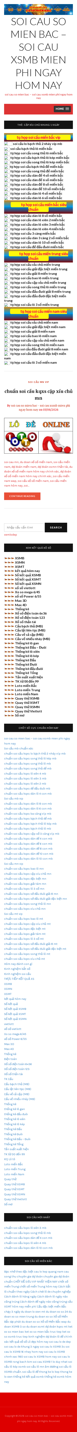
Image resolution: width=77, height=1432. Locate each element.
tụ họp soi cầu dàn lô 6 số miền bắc (36, 198)
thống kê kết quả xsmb (28, 1376)
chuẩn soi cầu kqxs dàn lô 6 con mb (28, 808)
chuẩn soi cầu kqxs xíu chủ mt (24, 959)
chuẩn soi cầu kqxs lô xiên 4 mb (25, 773)
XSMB (19, 558)
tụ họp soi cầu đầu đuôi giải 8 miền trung (40, 291)
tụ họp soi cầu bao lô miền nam (33, 336)
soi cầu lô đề (30, 1372)
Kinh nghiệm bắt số (17, 969)
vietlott (9, 1024)
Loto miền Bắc (26, 685)
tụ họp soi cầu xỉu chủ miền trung (35, 264)
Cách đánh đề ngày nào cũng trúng (43, 1301)
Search (56, 527)
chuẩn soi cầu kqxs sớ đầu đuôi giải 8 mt (30, 944)
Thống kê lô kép (27, 656)
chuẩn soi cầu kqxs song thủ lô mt (27, 954)
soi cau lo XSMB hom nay (40, 1356)
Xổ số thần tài (25, 622)
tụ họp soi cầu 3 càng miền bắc (33, 233)
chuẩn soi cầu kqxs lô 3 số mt (24, 939)
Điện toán (10, 1059)
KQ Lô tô (9, 1159)
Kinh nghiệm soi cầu (17, 974)
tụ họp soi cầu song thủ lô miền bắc (36, 153)
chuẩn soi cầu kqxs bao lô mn (24, 868)
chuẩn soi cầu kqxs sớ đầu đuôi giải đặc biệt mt (35, 949)
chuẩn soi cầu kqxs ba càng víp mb (27, 813)
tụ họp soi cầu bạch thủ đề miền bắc (36, 166)
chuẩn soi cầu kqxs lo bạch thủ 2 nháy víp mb (35, 753)
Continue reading (24, 497)
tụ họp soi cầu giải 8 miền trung (33, 273)
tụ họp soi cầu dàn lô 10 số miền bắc (37, 242)
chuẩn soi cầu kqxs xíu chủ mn (25, 909)
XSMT (19, 567)
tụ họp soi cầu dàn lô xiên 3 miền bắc (37, 224)
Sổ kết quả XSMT (28, 579)
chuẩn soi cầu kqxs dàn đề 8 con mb (28, 848)
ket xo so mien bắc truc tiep (43, 1331)
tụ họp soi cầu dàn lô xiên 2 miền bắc (37, 220)
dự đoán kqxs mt (56, 1326)
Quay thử (10, 1179)
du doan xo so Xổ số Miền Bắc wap (44, 1321)
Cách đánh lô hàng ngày (20, 1296)
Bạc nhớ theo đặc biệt (18, 1271)
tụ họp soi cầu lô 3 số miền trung (34, 304)
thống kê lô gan (14, 1109)
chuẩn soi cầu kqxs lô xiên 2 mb (25, 783)
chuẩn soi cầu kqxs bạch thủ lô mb (27, 828)
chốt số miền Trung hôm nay (38, 1286)
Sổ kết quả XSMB (28, 575)
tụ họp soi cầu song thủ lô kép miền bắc (39, 162)
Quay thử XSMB (27, 698)
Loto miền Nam (26, 694)
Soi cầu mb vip (13, 798)
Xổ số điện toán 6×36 (18, 1064)
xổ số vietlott (25, 588)
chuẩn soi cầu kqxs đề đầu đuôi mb (27, 788)
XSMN (20, 562)
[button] (62, 109)
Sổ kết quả (11, 1004)
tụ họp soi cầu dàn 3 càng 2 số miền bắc (39, 238)
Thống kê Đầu (25, 660)
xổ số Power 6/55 (28, 596)
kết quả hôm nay (27, 571)
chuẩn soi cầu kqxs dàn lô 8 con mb (28, 803)
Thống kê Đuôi (26, 664)
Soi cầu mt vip (13, 914)
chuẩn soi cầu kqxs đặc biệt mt (25, 929)
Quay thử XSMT (27, 702)
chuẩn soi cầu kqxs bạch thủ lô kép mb (30, 823)
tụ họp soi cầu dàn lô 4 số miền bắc (36, 193)
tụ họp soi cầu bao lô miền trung (34, 278)
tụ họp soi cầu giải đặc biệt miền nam (38, 327)
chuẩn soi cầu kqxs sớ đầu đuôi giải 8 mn (31, 894)
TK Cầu (8, 1079)
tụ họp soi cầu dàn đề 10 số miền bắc (37, 189)
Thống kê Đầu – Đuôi (30, 647)
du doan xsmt (35, 1326)
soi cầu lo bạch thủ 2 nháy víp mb (37, 144)
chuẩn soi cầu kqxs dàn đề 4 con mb (28, 838)
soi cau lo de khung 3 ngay (21, 1346)
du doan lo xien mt (33, 1311)
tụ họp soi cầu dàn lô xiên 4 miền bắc (37, 229)
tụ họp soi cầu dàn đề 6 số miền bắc (36, 180)
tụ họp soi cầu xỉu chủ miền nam (34, 322)
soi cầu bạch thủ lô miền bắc (31, 148)
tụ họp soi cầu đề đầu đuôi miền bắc (37, 247)
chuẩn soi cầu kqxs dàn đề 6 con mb (28, 844)
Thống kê (22, 609)
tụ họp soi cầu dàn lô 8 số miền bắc (36, 216)
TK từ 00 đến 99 (27, 681)
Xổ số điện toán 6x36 (31, 613)
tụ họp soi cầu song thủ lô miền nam (37, 345)
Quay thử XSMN (27, 707)
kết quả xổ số (18, 1341)
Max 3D (21, 600)
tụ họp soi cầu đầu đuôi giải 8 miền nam (39, 349)
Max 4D (21, 605)
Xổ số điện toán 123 (30, 617)
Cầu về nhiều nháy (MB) (32, 639)
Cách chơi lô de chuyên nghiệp (50, 1291)
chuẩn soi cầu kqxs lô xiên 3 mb (25, 778)
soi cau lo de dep (60, 1341)
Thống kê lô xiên (27, 651)
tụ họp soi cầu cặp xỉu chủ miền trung (38, 282)
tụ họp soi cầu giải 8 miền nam (32, 331)
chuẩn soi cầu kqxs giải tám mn (25, 884)
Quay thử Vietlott (28, 711)
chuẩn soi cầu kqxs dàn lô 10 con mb (28, 858)
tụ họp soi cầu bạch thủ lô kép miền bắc (39, 157)
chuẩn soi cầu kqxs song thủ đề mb (28, 768)
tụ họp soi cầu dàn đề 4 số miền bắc (36, 175)
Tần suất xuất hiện (29, 677)
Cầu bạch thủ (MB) (29, 626)
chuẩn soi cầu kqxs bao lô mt (23, 919)
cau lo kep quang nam (48, 1271)
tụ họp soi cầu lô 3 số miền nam (33, 362)
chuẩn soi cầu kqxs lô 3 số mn (24, 888)
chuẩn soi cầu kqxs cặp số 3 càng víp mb (31, 833)
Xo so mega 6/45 (27, 592)
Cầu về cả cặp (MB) (29, 634)
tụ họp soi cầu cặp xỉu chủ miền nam (37, 340)
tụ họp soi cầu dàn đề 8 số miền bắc (36, 184)
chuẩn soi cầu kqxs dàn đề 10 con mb (28, 854)
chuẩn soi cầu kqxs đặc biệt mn (25, 878)
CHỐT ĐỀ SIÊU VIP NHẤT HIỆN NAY (35, 1281)
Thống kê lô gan (27, 643)
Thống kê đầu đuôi (29, 669)
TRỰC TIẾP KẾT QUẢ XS (19, 979)
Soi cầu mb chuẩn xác (18, 748)
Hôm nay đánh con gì (18, 964)
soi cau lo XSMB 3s (52, 1346)
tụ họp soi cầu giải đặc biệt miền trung (38, 269)
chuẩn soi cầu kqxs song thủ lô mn (27, 904)
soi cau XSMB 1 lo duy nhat (50, 1362)
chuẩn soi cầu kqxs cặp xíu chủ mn (27, 874)
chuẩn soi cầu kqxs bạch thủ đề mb (28, 818)
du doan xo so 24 (57, 1311)
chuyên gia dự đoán (30, 1276)
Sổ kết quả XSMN (28, 583)
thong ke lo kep (49, 1372)
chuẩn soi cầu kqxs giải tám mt (25, 934)
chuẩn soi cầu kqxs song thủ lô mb (27, 763)
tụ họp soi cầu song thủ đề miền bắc (37, 171)
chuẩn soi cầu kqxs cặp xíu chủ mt (27, 924)
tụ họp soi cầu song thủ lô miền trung (38, 287)
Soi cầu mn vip (38, 382)
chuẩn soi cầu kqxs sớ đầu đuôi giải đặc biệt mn (35, 898)
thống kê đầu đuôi (16, 1114)
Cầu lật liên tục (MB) (30, 630)
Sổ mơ (19, 715)
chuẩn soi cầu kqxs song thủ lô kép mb (30, 758)
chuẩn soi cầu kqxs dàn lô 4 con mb (28, 793)
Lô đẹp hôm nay (38, 1341)
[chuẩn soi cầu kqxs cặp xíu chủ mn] (38, 435)
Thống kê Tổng (26, 673)
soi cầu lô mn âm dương (42, 1366)
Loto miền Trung (27, 690)
